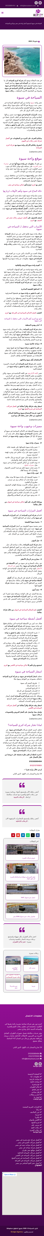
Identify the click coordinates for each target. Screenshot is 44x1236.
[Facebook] (40, 3)
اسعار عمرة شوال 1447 (28, 897)
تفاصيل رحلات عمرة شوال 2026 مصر (24, 916)
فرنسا (33, 986)
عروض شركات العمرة (28, 858)
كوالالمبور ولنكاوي (14, 968)
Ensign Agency (17, 1232)
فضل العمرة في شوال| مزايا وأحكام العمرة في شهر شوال (22, 878)
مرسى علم (32, 968)
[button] (2, 12)
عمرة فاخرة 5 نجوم (13, 986)
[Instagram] (36, 3)
